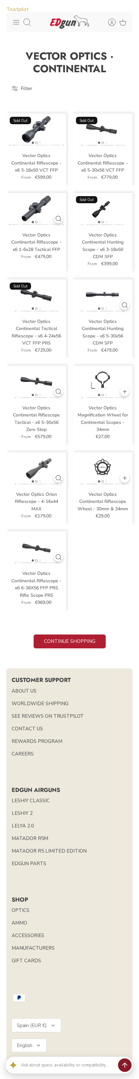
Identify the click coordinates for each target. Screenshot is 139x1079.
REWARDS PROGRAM (37, 741)
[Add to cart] (124, 391)
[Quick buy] (58, 218)
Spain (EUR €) (32, 1025)
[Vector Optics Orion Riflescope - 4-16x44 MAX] (36, 469)
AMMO (19, 923)
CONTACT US (27, 728)
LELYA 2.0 (23, 826)
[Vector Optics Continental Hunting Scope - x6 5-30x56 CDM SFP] (103, 296)
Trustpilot (17, 9)
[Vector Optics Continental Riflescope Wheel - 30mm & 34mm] (103, 469)
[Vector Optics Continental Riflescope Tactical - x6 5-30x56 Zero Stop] (36, 382)
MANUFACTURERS (33, 948)
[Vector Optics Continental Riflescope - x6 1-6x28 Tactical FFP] (36, 209)
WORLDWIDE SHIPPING (40, 703)
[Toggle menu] (16, 22)
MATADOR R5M (30, 838)
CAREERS (23, 754)
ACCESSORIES (28, 935)
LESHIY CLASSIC (31, 800)
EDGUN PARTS (29, 863)
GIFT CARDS (26, 960)
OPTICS (20, 910)
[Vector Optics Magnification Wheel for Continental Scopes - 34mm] (103, 382)
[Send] (125, 1065)
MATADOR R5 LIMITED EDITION (49, 851)
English (24, 1045)
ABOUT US (24, 691)
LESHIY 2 (22, 813)
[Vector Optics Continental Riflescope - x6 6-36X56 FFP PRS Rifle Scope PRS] (36, 548)
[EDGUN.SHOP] (69, 22)
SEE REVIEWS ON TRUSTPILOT (48, 716)
